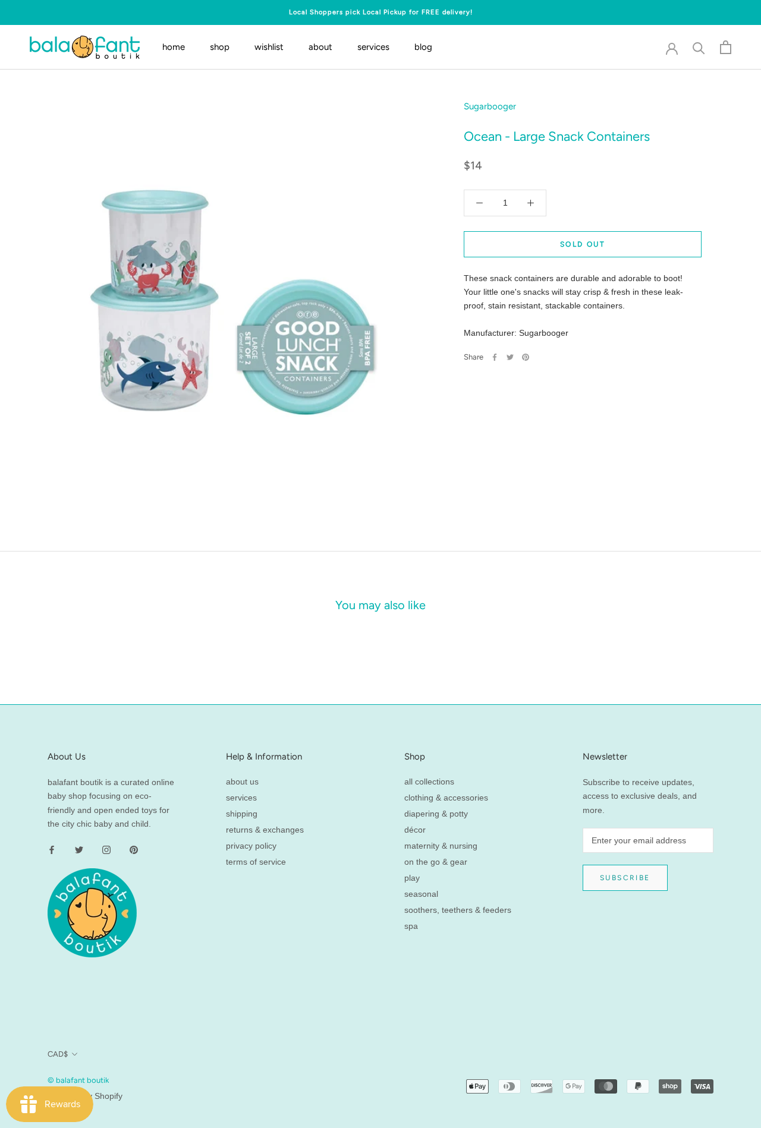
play (412, 878)
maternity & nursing (440, 845)
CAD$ (58, 1054)
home (173, 47)
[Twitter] (510, 357)
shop (219, 47)
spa (411, 926)
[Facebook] (494, 357)
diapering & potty (436, 813)
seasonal (421, 894)
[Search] (699, 47)
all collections (429, 781)
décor (415, 829)
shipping (241, 813)
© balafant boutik (78, 1080)
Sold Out (582, 244)
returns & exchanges (265, 829)
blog (423, 47)
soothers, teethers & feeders (457, 910)
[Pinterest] (525, 357)
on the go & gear (435, 862)
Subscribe (625, 878)
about (320, 47)
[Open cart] (725, 47)
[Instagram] (106, 849)
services (373, 47)
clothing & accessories (446, 797)
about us (242, 781)
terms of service (256, 862)
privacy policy (251, 845)
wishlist (269, 47)
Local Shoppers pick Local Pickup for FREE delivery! (381, 12)
